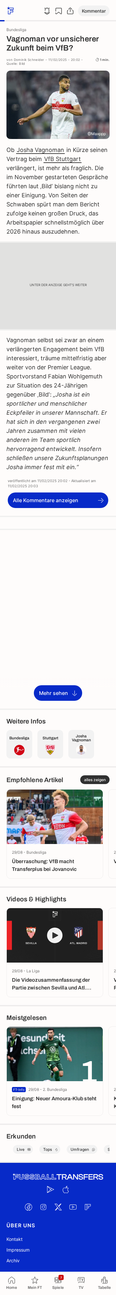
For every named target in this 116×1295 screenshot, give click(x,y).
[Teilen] (70, 11)
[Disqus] (58, 619)
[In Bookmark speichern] (59, 11)
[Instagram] (43, 1207)
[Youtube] (73, 1207)
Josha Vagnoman (40, 149)
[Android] (50, 1189)
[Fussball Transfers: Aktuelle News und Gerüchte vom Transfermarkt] (58, 1177)
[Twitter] (58, 1207)
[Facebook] (28, 1207)
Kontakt (14, 1239)
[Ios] (65, 1189)
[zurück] (9, 11)
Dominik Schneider (29, 60)
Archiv (13, 1260)
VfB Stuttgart (62, 159)
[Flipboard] (87, 1207)
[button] (94, 11)
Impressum (18, 1250)
